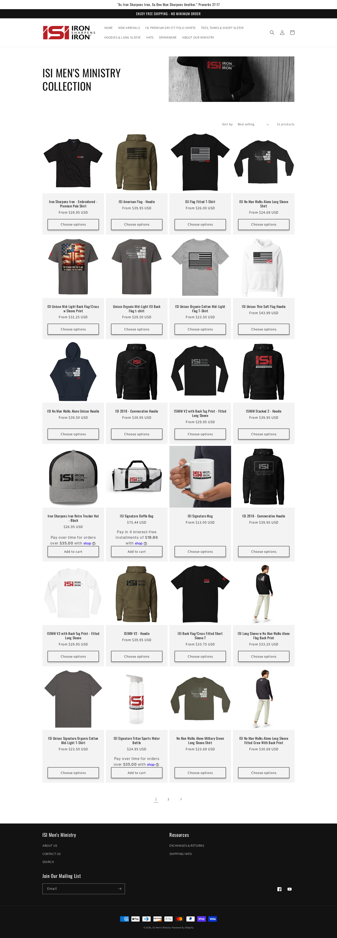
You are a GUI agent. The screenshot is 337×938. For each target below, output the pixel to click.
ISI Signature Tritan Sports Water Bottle (137, 740)
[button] (272, 33)
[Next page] (181, 799)
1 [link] (156, 799)
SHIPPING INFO (180, 854)
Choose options (73, 224)
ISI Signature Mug (200, 516)
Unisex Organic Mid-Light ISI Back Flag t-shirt (136, 308)
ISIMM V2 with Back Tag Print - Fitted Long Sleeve (200, 413)
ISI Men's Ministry (161, 927)
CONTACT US (51, 854)
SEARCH (48, 862)
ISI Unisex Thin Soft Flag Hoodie (264, 306)
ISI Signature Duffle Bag (137, 516)
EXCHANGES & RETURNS (186, 845)
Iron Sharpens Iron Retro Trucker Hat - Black (73, 518)
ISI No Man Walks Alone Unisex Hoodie (73, 411)
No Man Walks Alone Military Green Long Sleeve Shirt (200, 740)
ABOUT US (49, 845)
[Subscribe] (120, 888)
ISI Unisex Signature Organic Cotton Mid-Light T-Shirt (73, 740)
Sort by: (227, 124)
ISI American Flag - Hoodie (137, 201)
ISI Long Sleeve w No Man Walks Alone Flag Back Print (264, 635)
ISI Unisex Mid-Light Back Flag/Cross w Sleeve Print (73, 308)
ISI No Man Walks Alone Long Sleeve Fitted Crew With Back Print (263, 740)
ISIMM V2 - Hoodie (137, 633)
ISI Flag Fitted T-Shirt (200, 201)
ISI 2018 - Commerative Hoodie (136, 411)
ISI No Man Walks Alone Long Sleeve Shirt (263, 203)
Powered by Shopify (183, 927)
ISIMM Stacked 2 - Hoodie (264, 411)
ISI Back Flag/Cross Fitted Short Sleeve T (200, 635)
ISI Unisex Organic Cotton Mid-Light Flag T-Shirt (200, 308)
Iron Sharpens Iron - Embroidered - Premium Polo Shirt (73, 203)
